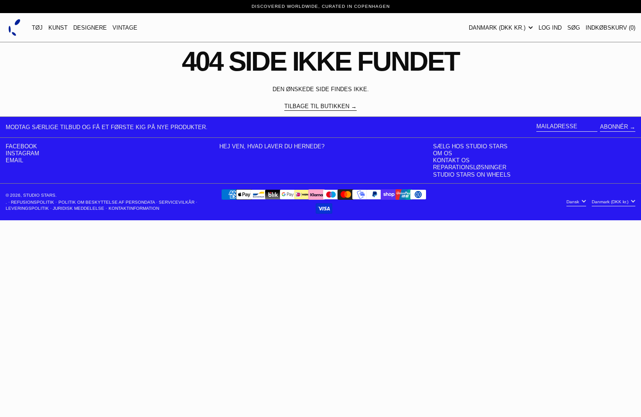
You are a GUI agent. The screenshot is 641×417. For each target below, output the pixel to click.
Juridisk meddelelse (78, 208)
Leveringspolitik (27, 208)
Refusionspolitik (32, 202)
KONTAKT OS (451, 160)
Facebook (21, 146)
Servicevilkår (176, 202)
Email (14, 160)
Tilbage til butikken (316, 106)
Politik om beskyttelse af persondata (106, 202)
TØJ (37, 27)
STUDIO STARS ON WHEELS (472, 174)
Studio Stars (39, 195)
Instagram (22, 153)
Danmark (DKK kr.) (498, 27)
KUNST (58, 27)
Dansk (573, 201)
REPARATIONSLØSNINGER (469, 167)
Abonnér (614, 126)
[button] (573, 27)
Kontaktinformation (134, 208)
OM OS (442, 153)
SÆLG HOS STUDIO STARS (470, 146)
